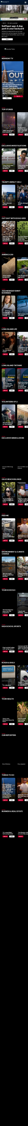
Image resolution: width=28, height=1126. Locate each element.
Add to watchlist (13, 23)
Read (7, 39)
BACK (4, 23)
